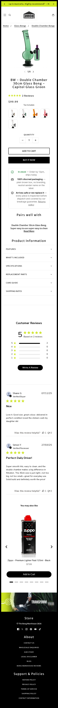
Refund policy (29, 680)
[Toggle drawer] (5, 15)
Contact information (29, 698)
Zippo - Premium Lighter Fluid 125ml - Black (29, 560)
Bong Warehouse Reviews (29, 666)
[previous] (4, 4)
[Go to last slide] (7, 547)
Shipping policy (29, 694)
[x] (22, 629)
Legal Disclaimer (29, 657)
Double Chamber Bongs (43, 26)
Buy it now (29, 160)
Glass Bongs (20, 26)
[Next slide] (51, 547)
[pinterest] (31, 629)
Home (6, 26)
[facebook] (18, 629)
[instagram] (26, 629)
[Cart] (53, 15)
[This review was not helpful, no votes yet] (49, 432)
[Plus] (35, 140)
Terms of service (29, 689)
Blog (29, 661)
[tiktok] (40, 629)
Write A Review (30, 367)
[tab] (11, 582)
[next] (53, 4)
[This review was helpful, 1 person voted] (43, 432)
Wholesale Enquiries (29, 648)
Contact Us (29, 643)
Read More (29, 231)
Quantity (29, 135)
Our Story (29, 652)
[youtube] (35, 629)
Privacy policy (29, 684)
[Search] (9, 15)
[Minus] (22, 140)
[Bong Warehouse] (29, 15)
